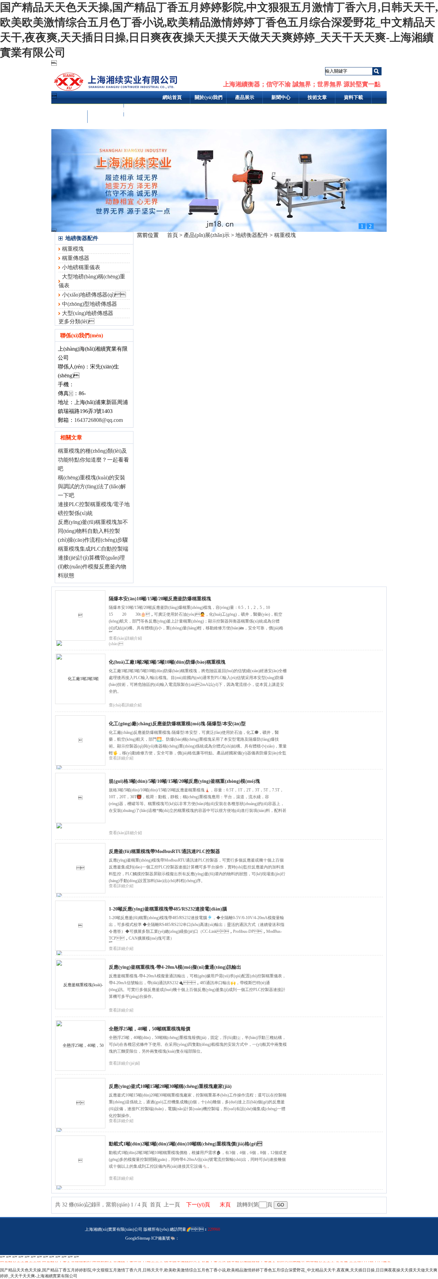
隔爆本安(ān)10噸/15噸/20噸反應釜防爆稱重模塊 (160, 598)
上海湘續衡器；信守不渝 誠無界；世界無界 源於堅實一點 (302, 84)
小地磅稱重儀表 (81, 267)
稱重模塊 (73, 249)
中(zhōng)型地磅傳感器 (89, 304)
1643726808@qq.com (98, 420)
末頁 (225, 1204)
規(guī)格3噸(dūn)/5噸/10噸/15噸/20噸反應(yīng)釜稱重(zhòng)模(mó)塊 (184, 781)
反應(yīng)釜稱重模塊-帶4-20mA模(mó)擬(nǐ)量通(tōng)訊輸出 (175, 967)
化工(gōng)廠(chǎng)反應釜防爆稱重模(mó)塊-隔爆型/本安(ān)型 (177, 723)
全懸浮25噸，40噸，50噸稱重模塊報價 (149, 1028)
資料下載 (353, 97)
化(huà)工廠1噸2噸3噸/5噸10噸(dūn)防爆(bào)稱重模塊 (167, 662)
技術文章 (317, 97)
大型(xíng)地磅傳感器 (87, 313)
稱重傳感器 (75, 258)
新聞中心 (281, 97)
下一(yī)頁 (198, 1204)
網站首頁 (172, 97)
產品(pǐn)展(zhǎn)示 (207, 235)
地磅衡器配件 (81, 238)
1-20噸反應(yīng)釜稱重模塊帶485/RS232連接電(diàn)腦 (168, 909)
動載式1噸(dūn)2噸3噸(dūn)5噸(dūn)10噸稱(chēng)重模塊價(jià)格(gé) (185, 1143)
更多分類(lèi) (76, 321)
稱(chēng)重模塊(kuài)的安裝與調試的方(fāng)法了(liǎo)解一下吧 (92, 486)
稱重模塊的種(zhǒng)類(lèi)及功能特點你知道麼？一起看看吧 (93, 460)
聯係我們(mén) (106, 110)
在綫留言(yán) (69, 116)
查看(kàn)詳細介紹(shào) (125, 641)
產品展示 (244, 97)
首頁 (172, 235)
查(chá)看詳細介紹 (125, 705)
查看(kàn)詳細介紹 (125, 832)
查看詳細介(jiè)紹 (124, 1063)
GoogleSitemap (137, 1238)
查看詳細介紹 (121, 758)
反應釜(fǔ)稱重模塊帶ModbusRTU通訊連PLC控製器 (164, 851)
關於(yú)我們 (208, 97)
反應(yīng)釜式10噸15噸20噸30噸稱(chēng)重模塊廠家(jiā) (170, 1086)
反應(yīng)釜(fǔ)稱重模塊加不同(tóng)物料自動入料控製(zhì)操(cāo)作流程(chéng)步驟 (93, 531)
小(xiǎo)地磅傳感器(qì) (94, 295)
